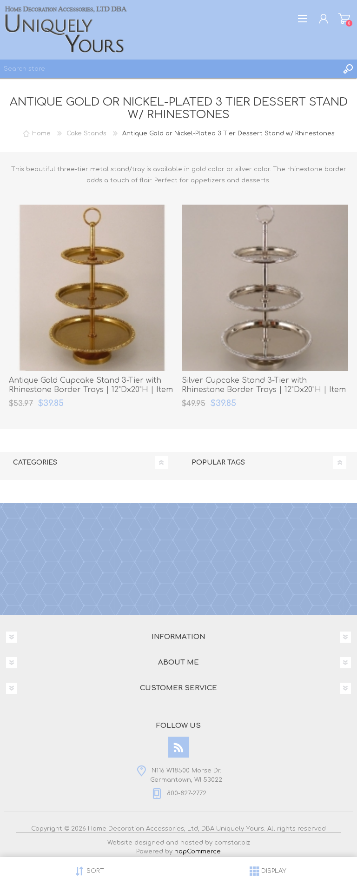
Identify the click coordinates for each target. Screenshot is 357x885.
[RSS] (178, 747)
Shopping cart (344, 18)
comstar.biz (232, 842)
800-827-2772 (186, 793)
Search (347, 69)
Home (41, 133)
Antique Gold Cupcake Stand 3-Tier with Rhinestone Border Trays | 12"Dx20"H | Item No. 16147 (91, 390)
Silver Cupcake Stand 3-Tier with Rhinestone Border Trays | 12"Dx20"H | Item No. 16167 (264, 390)
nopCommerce (197, 851)
